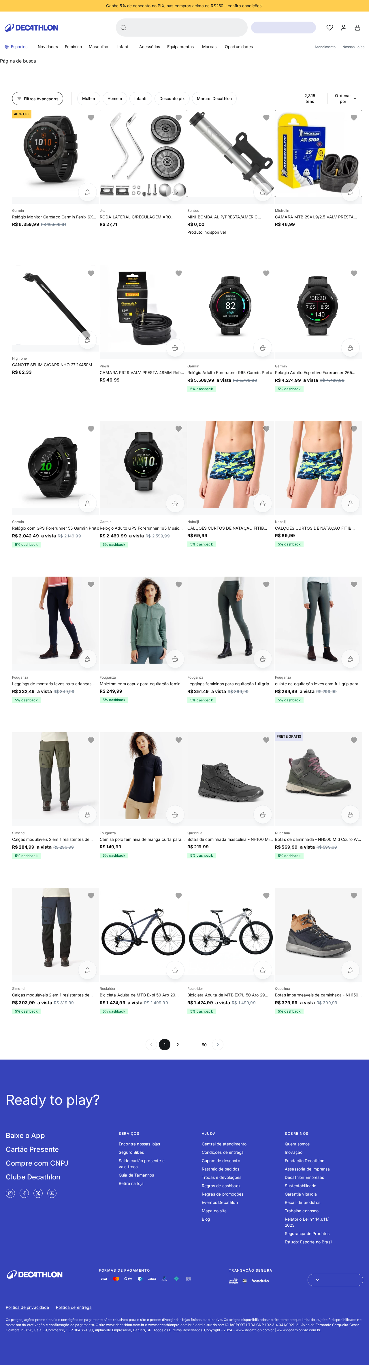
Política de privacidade (27, 1307)
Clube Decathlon (33, 1177)
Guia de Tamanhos (136, 1175)
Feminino (73, 46)
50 (204, 1044)
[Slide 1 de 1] (55, 153)
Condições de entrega (223, 1152)
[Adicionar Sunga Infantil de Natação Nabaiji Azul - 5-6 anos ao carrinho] (350, 503)
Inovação (293, 1152)
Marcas (209, 46)
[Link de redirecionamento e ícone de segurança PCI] (244, 1281)
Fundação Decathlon (304, 1160)
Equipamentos (180, 46)
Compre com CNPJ (37, 1163)
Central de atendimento (224, 1143)
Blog (206, 1219)
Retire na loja (131, 1183)
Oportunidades (239, 46)
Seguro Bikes (131, 1152)
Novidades (48, 46)
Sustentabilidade (301, 1185)
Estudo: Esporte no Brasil (308, 1241)
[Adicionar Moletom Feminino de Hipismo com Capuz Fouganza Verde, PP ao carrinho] (175, 659)
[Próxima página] (217, 1044)
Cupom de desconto (221, 1160)
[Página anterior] (151, 1044)
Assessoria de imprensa (307, 1168)
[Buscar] (123, 27)
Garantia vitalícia (301, 1194)
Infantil (123, 46)
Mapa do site (214, 1210)
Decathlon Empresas (304, 1177)
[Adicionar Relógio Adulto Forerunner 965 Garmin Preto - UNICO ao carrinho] (262, 347)
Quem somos (297, 1143)
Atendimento (325, 47)
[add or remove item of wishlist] (91, 117)
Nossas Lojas (353, 47)
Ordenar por (343, 98)
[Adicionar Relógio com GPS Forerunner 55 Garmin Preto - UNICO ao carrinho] (87, 503)
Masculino (98, 46)
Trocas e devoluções (221, 1177)
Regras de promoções (222, 1194)
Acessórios (149, 46)
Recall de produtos (302, 1202)
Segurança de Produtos (307, 1233)
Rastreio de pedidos (220, 1168)
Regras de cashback (221, 1185)
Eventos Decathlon (220, 1202)
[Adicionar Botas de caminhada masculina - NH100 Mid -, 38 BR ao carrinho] (262, 814)
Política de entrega (74, 1307)
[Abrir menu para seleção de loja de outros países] (335, 1280)
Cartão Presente (32, 1149)
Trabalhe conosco (302, 1210)
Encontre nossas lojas (139, 1143)
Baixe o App (25, 1135)
